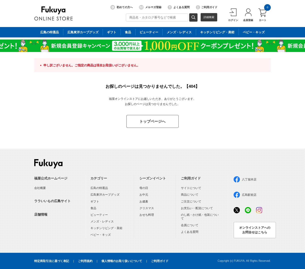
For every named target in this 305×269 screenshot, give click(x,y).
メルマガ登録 (153, 7)
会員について (189, 225)
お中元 (143, 194)
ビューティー (149, 32)
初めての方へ (125, 7)
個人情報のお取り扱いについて (121, 261)
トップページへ (152, 121)
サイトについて (191, 188)
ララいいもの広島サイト (52, 201)
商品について (189, 194)
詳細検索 (209, 17)
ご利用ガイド (209, 7)
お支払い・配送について (197, 208)
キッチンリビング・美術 (217, 32)
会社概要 (40, 188)
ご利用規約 (85, 261)
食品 (128, 32)
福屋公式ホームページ (50, 178)
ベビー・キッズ (254, 32)
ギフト (111, 32)
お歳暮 (143, 201)
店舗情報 (41, 214)
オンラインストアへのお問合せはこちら (254, 230)
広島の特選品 (49, 32)
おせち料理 (146, 214)
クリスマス (146, 208)
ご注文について (191, 201)
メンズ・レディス (179, 32)
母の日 (143, 188)
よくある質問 (181, 7)
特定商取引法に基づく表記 (51, 261)
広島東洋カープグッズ (83, 32)
